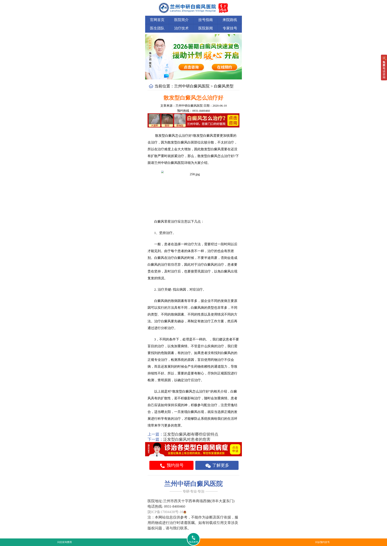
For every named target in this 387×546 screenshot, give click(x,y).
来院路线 (230, 20)
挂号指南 (205, 20)
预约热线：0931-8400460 (193, 110)
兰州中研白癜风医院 (192, 86)
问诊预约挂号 (322, 542)
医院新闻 (205, 28)
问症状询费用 (64, 542)
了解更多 (220, 465)
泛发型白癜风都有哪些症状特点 (190, 434)
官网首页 (157, 20)
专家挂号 (230, 28)
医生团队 (157, 28)
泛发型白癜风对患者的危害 (186, 439)
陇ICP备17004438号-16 (165, 512)
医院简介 (181, 20)
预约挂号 (175, 465)
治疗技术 (181, 28)
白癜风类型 (224, 86)
